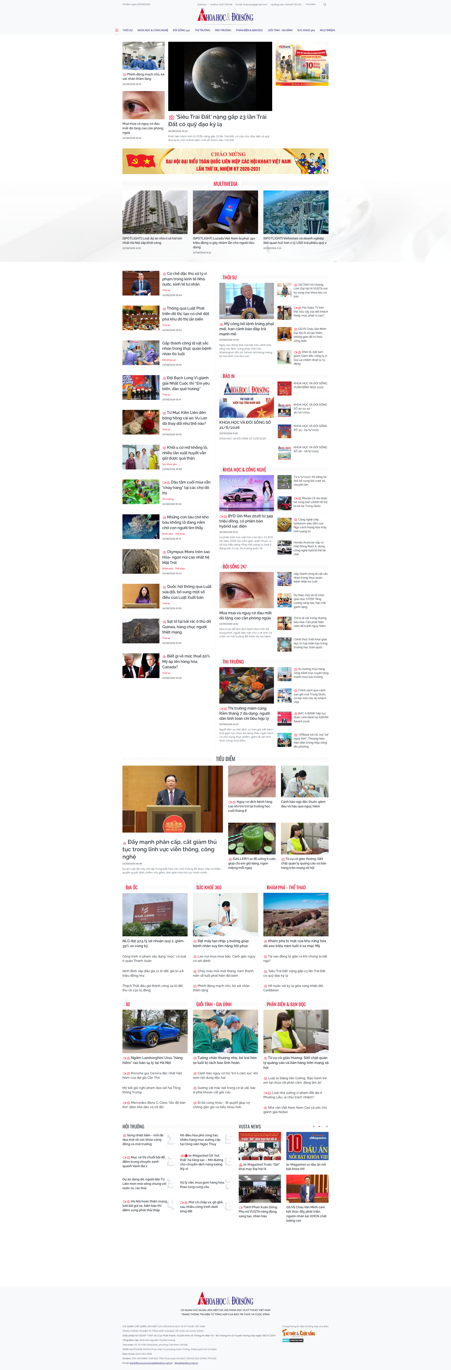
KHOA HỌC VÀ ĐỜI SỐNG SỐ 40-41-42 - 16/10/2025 (310, 408)
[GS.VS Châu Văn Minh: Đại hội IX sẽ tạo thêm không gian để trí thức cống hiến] (284, 334)
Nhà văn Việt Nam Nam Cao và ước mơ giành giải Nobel (295, 1110)
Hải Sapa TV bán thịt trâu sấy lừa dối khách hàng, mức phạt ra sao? (311, 311)
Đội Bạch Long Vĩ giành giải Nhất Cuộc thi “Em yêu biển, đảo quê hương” (186, 383)
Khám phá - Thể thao (173, 533)
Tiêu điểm (225, 759)
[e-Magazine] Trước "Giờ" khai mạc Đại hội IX (259, 1167)
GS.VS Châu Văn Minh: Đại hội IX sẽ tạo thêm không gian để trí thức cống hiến (310, 334)
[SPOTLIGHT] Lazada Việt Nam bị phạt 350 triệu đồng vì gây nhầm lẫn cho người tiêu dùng (224, 242)
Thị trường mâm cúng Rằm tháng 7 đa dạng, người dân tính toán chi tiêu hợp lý (244, 713)
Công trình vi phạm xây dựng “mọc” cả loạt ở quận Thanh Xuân (154, 959)
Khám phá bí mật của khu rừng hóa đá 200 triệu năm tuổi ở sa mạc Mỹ (294, 943)
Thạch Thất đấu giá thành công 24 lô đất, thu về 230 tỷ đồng (152, 988)
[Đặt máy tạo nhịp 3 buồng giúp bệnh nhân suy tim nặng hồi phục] (225, 914)
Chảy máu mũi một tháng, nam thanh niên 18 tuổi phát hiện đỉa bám (223, 973)
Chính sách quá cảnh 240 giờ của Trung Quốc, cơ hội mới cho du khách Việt (310, 696)
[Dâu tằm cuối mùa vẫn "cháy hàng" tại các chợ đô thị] (140, 491)
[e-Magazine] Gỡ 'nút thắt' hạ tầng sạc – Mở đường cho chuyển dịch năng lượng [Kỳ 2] (201, 1162)
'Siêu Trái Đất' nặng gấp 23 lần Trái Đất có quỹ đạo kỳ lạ (217, 120)
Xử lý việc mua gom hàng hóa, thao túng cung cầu (202, 1185)
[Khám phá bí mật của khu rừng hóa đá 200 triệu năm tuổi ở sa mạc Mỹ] (296, 914)
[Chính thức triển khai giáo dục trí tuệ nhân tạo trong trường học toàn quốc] (284, 645)
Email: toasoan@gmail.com (251, 4)
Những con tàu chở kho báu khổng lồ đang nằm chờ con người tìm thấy (185, 522)
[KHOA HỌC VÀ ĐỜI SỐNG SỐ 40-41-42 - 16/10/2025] (284, 410)
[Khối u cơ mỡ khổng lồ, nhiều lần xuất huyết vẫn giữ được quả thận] (140, 457)
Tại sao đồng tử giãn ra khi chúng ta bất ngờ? (295, 959)
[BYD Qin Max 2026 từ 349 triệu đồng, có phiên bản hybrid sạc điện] (246, 493)
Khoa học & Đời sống (225, 15)
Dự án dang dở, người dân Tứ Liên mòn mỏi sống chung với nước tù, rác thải (144, 1183)
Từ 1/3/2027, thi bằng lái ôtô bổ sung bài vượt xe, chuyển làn (310, 481)
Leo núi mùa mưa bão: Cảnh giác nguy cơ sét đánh (224, 959)
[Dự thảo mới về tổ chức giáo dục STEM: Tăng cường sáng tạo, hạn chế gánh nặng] (284, 600)
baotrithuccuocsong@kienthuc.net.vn (151, 1363)
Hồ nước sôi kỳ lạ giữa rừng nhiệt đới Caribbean (293, 988)
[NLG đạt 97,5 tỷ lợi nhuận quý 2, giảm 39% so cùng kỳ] (155, 914)
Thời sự (128, 30)
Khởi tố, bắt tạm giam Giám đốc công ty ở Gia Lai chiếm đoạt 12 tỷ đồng (310, 357)
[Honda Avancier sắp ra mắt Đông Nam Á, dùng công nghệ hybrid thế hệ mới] (284, 548)
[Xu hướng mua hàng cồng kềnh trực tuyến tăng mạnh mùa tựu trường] (284, 674)
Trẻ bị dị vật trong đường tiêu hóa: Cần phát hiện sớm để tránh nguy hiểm (310, 622)
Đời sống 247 (181, 30)
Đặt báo (202, 4)
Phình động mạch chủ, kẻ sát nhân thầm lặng (143, 76)
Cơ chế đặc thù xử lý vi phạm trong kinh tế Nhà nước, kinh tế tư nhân (184, 279)
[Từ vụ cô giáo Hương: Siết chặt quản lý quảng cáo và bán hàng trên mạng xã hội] (305, 838)
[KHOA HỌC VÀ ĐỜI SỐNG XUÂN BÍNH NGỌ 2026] (284, 388)
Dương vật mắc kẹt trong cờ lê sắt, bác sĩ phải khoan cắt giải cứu (224, 1090)
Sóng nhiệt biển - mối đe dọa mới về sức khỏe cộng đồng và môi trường (142, 1139)
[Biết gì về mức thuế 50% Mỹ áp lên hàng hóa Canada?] (140, 665)
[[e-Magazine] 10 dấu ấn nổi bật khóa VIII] (307, 1146)
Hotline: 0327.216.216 (221, 4)
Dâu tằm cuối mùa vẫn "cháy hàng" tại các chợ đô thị (186, 487)
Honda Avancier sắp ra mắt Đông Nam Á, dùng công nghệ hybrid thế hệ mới (310, 548)
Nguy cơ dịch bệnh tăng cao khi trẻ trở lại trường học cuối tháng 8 (250, 806)
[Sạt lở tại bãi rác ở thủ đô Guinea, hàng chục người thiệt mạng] (140, 631)
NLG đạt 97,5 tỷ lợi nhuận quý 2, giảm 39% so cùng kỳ (153, 943)
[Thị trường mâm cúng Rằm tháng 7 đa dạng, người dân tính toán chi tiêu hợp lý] (246, 685)
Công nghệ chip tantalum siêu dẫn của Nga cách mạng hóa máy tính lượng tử (310, 525)
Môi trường (223, 30)
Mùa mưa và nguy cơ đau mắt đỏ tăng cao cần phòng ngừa (142, 128)
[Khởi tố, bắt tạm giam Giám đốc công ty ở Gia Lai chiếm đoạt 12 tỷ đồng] (284, 357)
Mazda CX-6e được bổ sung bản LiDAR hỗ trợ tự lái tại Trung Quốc (311, 502)
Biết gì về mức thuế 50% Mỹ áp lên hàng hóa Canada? (186, 661)
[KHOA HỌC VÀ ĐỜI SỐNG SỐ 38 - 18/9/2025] (284, 452)
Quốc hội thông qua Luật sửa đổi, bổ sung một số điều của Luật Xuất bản (186, 592)
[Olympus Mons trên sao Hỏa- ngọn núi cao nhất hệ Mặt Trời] (140, 561)
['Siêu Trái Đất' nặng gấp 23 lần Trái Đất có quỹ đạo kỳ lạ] (220, 76)
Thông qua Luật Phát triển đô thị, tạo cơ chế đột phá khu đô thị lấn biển (185, 313)
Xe (128, 1004)
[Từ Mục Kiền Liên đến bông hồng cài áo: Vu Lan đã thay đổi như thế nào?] (140, 422)
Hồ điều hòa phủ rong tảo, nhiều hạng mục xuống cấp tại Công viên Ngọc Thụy (200, 1139)
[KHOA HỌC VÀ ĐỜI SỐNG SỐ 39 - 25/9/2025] (284, 431)
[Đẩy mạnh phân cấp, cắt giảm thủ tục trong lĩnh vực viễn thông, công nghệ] (172, 799)
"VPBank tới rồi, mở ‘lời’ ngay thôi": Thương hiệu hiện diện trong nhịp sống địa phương (311, 740)
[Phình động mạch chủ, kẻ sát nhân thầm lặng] (143, 56)
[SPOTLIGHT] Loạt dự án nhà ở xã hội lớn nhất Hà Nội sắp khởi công (152, 240)
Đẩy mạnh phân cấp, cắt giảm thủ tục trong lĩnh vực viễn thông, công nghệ (169, 849)
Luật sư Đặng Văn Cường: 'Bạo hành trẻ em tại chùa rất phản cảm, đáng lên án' (295, 1080)
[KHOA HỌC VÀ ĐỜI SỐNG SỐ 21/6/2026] (246, 399)
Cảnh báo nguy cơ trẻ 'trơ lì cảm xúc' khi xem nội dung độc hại (225, 1075)
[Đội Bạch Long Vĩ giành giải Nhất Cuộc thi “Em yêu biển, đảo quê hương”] (140, 387)
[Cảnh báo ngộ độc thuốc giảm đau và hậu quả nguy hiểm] (305, 781)
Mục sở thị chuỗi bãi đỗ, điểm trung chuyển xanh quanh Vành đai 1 (144, 1161)
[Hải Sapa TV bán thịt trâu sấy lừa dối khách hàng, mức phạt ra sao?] (284, 313)
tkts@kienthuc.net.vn (186, 1363)
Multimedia (327, 30)
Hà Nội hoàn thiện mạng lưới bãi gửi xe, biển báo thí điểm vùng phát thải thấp (144, 1205)
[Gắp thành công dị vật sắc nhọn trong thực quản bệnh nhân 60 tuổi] (140, 352)
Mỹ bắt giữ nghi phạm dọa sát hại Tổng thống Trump (151, 1090)
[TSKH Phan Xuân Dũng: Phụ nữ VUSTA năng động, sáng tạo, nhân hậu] (260, 1189)
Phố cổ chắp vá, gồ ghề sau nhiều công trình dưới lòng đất (201, 1206)
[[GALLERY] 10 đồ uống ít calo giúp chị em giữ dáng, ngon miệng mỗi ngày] (252, 838)
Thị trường (202, 30)
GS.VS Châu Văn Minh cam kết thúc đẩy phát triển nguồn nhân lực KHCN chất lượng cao (306, 1213)
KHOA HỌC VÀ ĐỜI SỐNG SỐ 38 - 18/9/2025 (310, 449)
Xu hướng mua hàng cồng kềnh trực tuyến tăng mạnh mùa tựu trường (311, 673)
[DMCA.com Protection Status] (293, 1340)
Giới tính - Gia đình (280, 30)
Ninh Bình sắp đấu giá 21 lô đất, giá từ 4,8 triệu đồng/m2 (153, 973)
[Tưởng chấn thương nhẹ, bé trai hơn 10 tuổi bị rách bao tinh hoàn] (225, 1031)
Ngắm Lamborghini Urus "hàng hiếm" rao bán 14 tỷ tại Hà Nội (152, 1060)
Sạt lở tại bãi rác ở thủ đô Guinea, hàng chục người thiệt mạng (186, 627)
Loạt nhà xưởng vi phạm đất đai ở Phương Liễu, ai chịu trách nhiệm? (292, 1095)
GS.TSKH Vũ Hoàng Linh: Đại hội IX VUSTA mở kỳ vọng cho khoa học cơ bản (311, 290)
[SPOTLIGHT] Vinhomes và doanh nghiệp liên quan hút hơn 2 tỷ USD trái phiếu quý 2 (295, 240)
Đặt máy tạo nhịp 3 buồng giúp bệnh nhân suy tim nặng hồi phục (221, 943)
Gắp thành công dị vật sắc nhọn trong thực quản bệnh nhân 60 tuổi (186, 348)
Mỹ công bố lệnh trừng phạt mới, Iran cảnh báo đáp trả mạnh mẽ (246, 328)
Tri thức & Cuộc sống (298, 1333)
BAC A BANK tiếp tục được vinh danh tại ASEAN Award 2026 (311, 717)
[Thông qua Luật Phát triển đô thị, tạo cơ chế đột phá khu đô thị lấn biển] (140, 318)
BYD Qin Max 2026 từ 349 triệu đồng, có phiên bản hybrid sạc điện (246, 521)
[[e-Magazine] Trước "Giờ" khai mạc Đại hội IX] (260, 1146)
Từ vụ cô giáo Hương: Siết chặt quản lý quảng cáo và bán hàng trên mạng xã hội (303, 863)
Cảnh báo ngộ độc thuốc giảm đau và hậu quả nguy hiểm (303, 804)
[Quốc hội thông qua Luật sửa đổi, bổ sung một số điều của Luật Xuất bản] (140, 596)
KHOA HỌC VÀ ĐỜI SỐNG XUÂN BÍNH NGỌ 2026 (310, 385)
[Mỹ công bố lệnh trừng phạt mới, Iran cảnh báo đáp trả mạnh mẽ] (246, 301)
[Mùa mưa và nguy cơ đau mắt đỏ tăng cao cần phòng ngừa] (143, 105)
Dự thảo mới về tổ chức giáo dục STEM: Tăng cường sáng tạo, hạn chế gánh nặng (310, 601)
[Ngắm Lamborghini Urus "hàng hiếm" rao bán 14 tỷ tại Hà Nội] (155, 1031)
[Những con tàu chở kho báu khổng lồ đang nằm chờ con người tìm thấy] (140, 526)
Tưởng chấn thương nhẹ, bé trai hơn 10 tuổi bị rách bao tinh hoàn (225, 1060)
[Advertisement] (225, 1251)
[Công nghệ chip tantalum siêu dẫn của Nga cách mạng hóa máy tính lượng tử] (284, 525)
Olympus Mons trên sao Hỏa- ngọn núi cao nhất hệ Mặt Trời (186, 557)
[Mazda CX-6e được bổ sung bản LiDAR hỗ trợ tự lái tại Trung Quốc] (284, 503)
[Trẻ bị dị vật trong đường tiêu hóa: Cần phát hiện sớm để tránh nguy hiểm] (284, 623)
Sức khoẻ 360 (306, 30)
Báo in (229, 375)
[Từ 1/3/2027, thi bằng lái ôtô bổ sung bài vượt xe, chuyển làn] (284, 482)
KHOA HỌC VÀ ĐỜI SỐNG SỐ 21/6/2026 (245, 425)
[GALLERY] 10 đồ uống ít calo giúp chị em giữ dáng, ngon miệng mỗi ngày (252, 863)
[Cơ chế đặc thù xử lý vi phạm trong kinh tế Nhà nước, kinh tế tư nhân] (140, 283)
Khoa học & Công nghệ (153, 30)
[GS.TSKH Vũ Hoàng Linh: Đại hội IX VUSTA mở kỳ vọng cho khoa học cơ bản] (284, 290)
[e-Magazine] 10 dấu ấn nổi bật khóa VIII (306, 1167)
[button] (314, 1126)
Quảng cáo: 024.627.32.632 (286, 4)
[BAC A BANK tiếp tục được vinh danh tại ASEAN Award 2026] (284, 719)
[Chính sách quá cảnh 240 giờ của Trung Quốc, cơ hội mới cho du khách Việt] (284, 695)
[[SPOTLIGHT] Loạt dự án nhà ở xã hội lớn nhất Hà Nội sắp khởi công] (155, 212)
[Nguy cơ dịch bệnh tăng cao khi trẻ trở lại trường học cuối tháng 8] (252, 781)
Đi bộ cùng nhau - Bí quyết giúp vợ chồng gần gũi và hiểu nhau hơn (221, 1105)
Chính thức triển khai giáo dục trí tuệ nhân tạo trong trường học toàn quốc (311, 643)
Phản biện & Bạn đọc (249, 30)
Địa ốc (132, 887)
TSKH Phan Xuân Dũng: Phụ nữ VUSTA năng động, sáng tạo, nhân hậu (258, 1211)
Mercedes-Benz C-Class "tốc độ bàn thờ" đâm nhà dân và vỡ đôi (154, 1105)
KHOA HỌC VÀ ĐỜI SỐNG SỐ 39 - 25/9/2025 (310, 428)
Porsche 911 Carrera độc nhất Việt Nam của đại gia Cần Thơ (152, 1075)
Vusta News (250, 1126)
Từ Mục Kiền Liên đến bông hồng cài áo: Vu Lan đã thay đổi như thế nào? (184, 418)
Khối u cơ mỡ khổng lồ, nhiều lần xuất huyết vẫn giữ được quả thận (185, 453)
